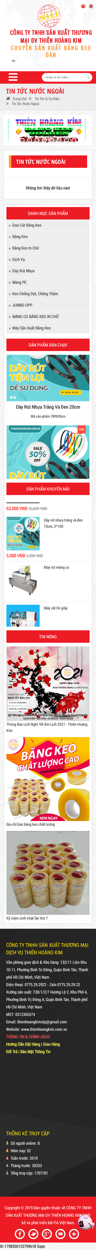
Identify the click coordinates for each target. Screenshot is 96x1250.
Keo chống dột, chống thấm (35, 293)
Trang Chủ (20, 98)
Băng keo (20, 236)
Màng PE (19, 282)
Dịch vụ (18, 259)
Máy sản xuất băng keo (31, 328)
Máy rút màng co (56, 554)
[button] (22, 140)
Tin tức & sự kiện (46, 98)
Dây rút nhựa (23, 271)
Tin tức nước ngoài (25, 103)
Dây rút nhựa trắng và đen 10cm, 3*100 (63, 509)
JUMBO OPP (22, 305)
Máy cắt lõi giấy (55, 594)
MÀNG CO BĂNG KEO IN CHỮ (35, 316)
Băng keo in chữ (25, 248)
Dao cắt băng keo (26, 225)
